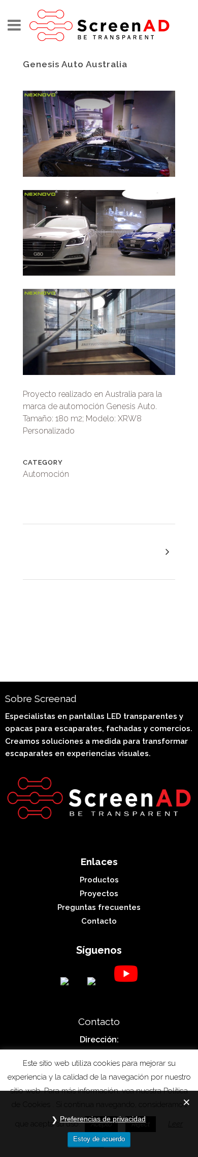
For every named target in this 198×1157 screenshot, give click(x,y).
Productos (99, 879)
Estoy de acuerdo (99, 1139)
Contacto (99, 921)
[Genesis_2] (99, 381)
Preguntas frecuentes (99, 907)
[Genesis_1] (99, 282)
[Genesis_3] (99, 183)
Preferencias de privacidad (103, 1119)
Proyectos (99, 893)
